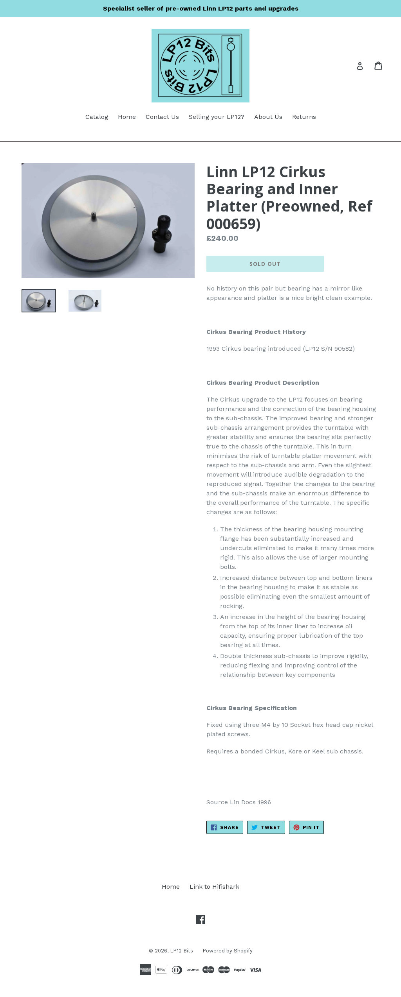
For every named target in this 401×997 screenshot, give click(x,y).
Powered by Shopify (227, 951)
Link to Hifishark (214, 886)
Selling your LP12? (216, 116)
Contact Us (162, 116)
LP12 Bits (182, 951)
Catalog (96, 116)
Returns (304, 116)
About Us (268, 116)
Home (127, 116)
